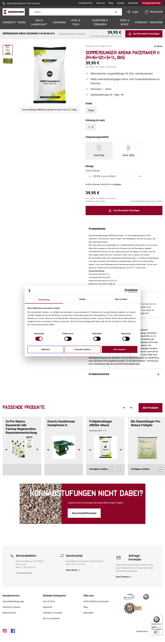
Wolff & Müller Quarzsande (96, 601)
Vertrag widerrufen (151, 3)
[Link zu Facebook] (13, 631)
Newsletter (133, 3)
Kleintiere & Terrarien (100, 22)
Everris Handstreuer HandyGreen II (61, 423)
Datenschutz (142, 631)
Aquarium (59, 22)
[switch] (68, 339)
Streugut (141, 22)
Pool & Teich (75, 22)
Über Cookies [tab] (121, 299)
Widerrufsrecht (9, 613)
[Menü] (160, 616)
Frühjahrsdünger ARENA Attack (100, 423)
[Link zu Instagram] (5, 631)
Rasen (22, 22)
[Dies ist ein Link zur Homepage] (14, 12)
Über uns (100, 3)
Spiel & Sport (124, 22)
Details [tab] (82, 299)
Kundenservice (85, 3)
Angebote (9, 22)
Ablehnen (45, 349)
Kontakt (120, 3)
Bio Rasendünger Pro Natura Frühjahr (145, 423)
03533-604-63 (13, 3)
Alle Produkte (150, 407)
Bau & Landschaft (39, 22)
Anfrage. (117, 184)
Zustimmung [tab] (44, 299)
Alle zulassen (119, 349)
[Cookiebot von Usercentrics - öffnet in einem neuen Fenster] (126, 291)
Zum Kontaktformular (84, 513)
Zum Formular (122, 577)
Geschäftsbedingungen (13, 601)
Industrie (156, 22)
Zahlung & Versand (11, 607)
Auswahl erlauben (82, 349)
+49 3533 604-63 (24, 573)
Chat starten (71, 570)
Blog (111, 3)
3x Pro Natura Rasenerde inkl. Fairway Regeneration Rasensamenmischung (21, 427)
